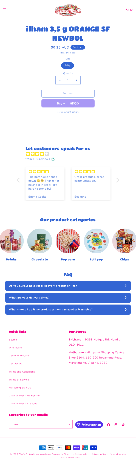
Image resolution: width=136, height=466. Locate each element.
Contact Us (15, 363)
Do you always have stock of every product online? (43, 286)
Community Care (19, 355)
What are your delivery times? (29, 297)
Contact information (70, 457)
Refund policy (82, 454)
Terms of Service (19, 379)
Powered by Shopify (62, 454)
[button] (19, 180)
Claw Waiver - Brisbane (23, 403)
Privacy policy (99, 454)
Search (13, 339)
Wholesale (15, 347)
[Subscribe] (68, 424)
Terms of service (118, 454)
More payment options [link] (68, 111)
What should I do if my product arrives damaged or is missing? (51, 309)
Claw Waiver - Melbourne (24, 395)
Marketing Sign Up (20, 387)
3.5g (69, 66)
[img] (70, 154)
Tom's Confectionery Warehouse (35, 454)
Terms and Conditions (22, 371)
